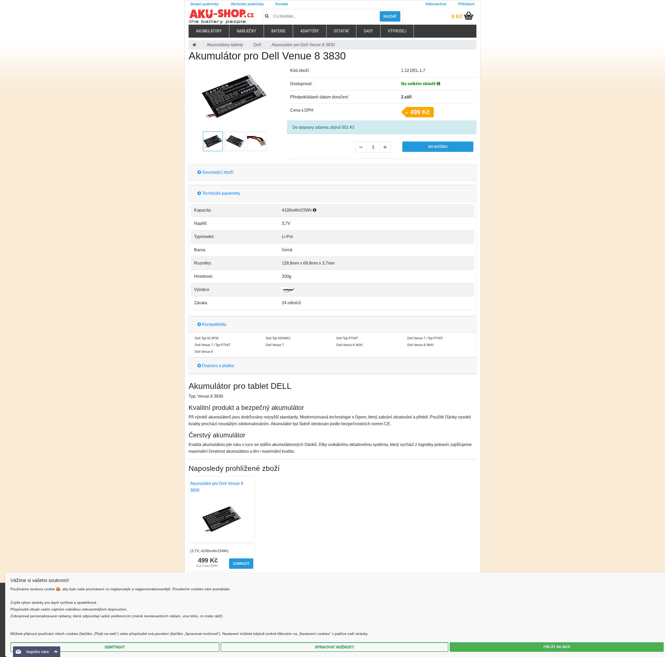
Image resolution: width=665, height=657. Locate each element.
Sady (368, 31)
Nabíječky (246, 31)
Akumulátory (209, 31)
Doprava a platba (217, 365)
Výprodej (397, 31)
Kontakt (282, 4)
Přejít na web (556, 647)
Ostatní (341, 31)
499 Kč (420, 112)
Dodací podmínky (204, 4)
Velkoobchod (435, 4)
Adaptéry (309, 31)
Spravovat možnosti (334, 647)
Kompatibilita (213, 324)
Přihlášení (466, 4)
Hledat (390, 16)
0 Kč (456, 16)
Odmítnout (115, 647)
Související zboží (217, 172)
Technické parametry (220, 193)
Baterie (278, 31)
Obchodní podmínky (247, 4)
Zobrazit (241, 564)
